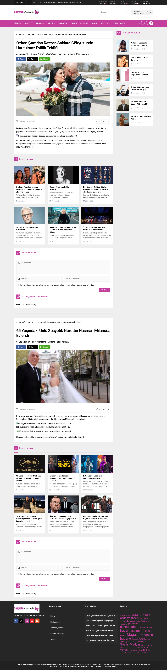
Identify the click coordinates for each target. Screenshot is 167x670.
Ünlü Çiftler (123, 653)
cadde (146, 614)
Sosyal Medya (129, 644)
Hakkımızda (55, 622)
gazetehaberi (129, 627)
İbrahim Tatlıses (137, 653)
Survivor (142, 645)
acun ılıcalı (124, 615)
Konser (123, 635)
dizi (128, 621)
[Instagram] (27, 621)
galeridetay (133, 623)
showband (137, 641)
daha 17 (140, 619)
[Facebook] (16, 621)
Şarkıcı (150, 653)
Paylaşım (147, 639)
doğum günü (135, 621)
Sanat (122, 642)
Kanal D (147, 630)
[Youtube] (32, 621)
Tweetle (34, 59)
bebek (135, 615)
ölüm (129, 653)
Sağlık (126, 642)
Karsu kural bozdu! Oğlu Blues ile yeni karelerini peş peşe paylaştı (58, 2)
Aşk (131, 615)
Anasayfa (22, 34)
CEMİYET (31, 34)
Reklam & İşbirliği (57, 633)
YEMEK (141, 651)
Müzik (135, 639)
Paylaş (22, 59)
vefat (146, 647)
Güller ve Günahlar (145, 628)
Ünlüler (147, 650)
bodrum (141, 615)
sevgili (131, 642)
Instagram (135, 630)
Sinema (145, 641)
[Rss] (37, 621)
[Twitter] (21, 621)
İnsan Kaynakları (56, 628)
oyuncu (141, 639)
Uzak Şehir (139, 648)
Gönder (46, 59)
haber (124, 630)
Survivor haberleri (129, 648)
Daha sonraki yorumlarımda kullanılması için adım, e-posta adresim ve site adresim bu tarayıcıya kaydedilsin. (56, 285)
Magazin (133, 634)
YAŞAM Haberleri (129, 650)
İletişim (53, 639)
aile (129, 615)
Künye (52, 616)
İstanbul (144, 653)
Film (125, 624)
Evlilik (143, 621)
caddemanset (129, 618)
